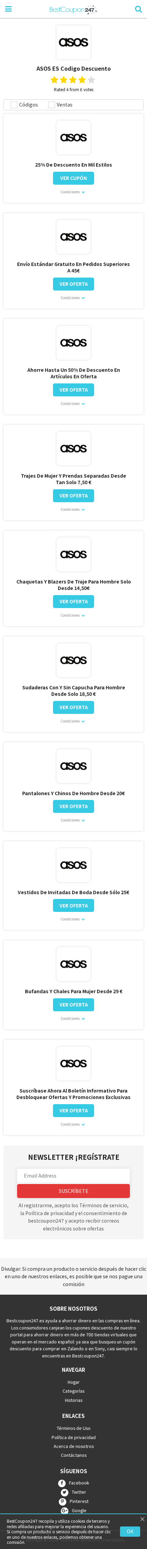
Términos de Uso (74, 1428)
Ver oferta (73, 283)
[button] (73, 1175)
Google (79, 1510)
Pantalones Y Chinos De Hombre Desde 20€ (73, 793)
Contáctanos (73, 1455)
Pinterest (79, 1501)
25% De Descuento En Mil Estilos (73, 164)
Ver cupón (73, 177)
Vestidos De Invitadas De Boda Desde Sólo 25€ (73, 892)
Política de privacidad (74, 1437)
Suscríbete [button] (74, 1190)
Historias (73, 1399)
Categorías (73, 1391)
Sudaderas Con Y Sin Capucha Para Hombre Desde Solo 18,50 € (73, 691)
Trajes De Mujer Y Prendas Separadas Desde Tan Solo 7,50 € (73, 479)
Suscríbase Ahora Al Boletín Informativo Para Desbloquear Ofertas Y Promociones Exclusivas (73, 1094)
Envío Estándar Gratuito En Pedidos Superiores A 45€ (73, 267)
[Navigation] (8, 8)
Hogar (74, 1382)
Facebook (79, 1483)
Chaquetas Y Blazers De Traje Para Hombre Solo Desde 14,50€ (73, 585)
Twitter (79, 1492)
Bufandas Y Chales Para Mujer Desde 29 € (73, 991)
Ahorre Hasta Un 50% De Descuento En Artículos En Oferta (73, 373)
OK (130, 1531)
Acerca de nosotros (74, 1446)
